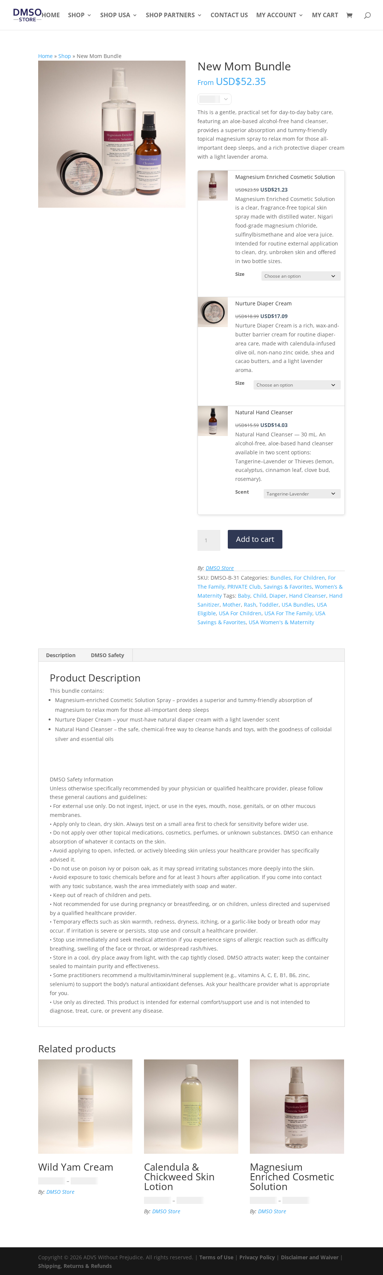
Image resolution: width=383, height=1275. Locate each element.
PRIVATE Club (244, 586)
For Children (309, 577)
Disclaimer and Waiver (309, 1257)
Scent (242, 492)
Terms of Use (216, 1257)
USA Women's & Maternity (281, 622)
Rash (250, 604)
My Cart (325, 15)
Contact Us (229, 15)
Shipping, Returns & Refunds (75, 1265)
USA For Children (240, 613)
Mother (232, 604)
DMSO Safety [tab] (107, 655)
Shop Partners (170, 15)
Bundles (280, 577)
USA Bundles (298, 604)
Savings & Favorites (288, 586)
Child (259, 595)
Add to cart (255, 539)
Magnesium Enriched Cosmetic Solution (285, 176)
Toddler (269, 604)
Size (240, 274)
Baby (244, 595)
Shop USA (115, 15)
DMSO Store (220, 567)
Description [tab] (61, 655)
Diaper (277, 595)
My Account (276, 15)
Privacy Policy (257, 1257)
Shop (76, 15)
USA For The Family (288, 613)
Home (51, 15)
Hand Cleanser (307, 595)
